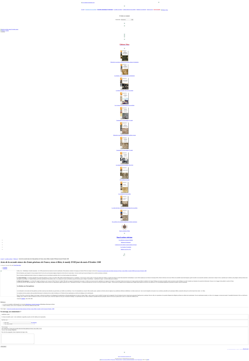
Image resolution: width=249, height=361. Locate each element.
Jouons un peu (150, 9)
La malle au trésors (8, 258)
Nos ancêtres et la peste (124, 179)
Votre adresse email (8, 323)
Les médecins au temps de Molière (126, 240)
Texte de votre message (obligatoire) (9, 329)
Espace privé (140, 359)
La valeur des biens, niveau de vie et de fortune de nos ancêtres (124, 208)
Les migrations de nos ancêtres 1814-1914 (124, 165)
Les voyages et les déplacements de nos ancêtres (124, 105)
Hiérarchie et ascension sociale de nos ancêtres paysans (124, 135)
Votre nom (6, 322)
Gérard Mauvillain (17, 265)
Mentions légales (119, 359)
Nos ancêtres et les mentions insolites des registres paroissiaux (124, 221)
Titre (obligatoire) (5, 328)
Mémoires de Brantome (126, 242)
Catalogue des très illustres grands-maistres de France (126, 244)
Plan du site (113, 359)
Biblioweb (15, 258)
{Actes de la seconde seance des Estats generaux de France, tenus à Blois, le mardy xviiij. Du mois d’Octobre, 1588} (30, 308)
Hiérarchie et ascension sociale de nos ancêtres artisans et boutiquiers (124, 62)
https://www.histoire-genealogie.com (124, 356)
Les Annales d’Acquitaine (125, 247)
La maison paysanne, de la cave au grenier (124, 90)
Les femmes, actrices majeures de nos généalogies (124, 75)
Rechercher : (118, 19)
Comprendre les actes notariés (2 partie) (124, 150)
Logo (136, 359)
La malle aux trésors (118, 9)
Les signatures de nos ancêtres (124, 193)
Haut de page (245, 348)
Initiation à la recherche (141, 9)
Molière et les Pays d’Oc (126, 249)
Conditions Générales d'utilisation (129, 359)
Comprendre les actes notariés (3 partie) (124, 120)
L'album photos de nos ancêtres (129, 9)
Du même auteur (14, 29)
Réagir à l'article (5, 30)
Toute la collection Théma (124, 230)
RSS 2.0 (109, 359)
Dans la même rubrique (124, 237)
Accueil (82, 9)
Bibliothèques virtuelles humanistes (33, 304)
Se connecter (34, 322)
